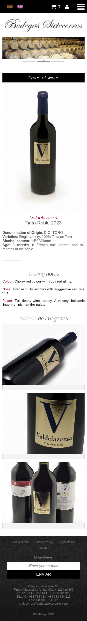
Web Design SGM (43, 614)
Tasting (37, 274)
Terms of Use (20, 542)
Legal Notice (66, 542)
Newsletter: (43, 558)
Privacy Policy (44, 542)
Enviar (43, 574)
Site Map (43, 548)
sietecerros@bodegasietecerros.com (43, 603)
